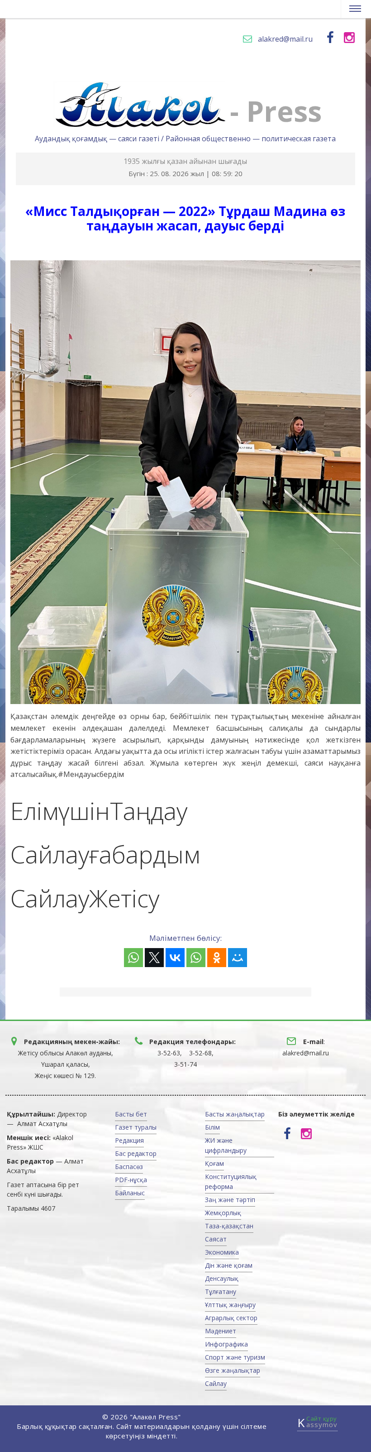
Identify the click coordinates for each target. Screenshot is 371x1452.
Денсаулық (221, 1278)
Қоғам (214, 1163)
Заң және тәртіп (230, 1199)
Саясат (216, 1239)
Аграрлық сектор (231, 1317)
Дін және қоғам (228, 1265)
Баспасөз (129, 1166)
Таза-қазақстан (229, 1226)
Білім (212, 1127)
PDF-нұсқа (131, 1179)
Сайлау (216, 1383)
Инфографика (226, 1344)
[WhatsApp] (133, 957)
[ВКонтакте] (175, 957)
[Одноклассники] (216, 957)
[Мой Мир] (237, 957)
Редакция (129, 1140)
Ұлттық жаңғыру (230, 1304)
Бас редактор (136, 1153)
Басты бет (131, 1114)
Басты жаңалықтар (235, 1114)
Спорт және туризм (235, 1357)
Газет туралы (136, 1127)
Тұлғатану (220, 1291)
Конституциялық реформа (231, 1181)
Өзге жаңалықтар (232, 1370)
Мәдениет (220, 1331)
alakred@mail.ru (285, 39)
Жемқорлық (223, 1212)
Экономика (222, 1252)
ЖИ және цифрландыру (226, 1145)
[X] (154, 957)
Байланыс (130, 1192)
